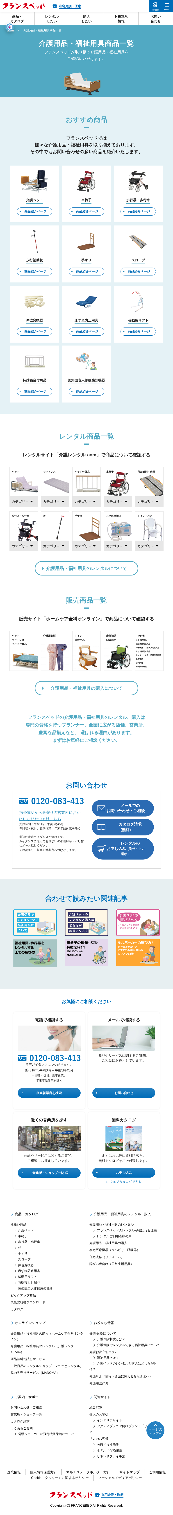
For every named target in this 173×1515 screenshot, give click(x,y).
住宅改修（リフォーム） (106, 1257)
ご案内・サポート (28, 1397)
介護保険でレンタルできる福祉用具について (128, 1345)
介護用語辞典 (98, 1383)
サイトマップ (129, 1472)
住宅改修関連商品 (143, 644)
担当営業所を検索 (49, 1093)
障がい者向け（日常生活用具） (111, 1264)
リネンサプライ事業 (111, 1456)
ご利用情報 (157, 1472)
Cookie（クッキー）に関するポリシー (60, 1478)
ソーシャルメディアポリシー (120, 1478)
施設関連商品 (141, 666)
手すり (22, 1253)
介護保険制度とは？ (111, 1339)
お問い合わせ (123, 1093)
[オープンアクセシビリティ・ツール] (9, 27)
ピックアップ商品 (23, 1295)
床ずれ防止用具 (29, 1271)
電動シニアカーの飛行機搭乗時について (46, 1434)
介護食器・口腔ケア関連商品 (147, 647)
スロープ (24, 1259)
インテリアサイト (109, 1420)
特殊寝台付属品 (29, 1282)
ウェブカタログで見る (125, 1181)
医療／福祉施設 (108, 1444)
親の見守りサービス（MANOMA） (35, 1372)
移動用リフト (27, 1276)
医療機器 (139, 659)
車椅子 (22, 1236)
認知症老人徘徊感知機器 (35, 1288)
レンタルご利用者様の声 (114, 1236)
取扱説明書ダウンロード (28, 1302)
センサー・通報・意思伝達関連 (148, 655)
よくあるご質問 (22, 1428)
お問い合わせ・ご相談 (26, 1407)
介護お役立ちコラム (103, 1352)
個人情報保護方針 (43, 1472)
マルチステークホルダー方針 (88, 1472)
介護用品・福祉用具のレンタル (111, 1224)
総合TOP (95, 1407)
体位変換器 (26, 1265)
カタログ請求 (20, 1421)
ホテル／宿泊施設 (109, 1450)
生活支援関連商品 (143, 651)
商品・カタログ (27, 1214)
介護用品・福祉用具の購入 (108, 1243)
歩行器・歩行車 (29, 1242)
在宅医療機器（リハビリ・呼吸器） (114, 1250)
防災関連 (139, 663)
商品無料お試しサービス (28, 1359)
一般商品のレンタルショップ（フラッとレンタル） (47, 1366)
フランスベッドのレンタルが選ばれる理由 (127, 1230)
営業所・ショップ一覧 (48, 1173)
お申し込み (124, 1172)
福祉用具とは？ (108, 1358)
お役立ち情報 (104, 1323)
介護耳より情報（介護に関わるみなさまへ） (121, 1376)
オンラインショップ (30, 1323)
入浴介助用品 (141, 640)
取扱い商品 (18, 1224)
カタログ (17, 1309)
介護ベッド (26, 1230)
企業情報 (14, 1472)
